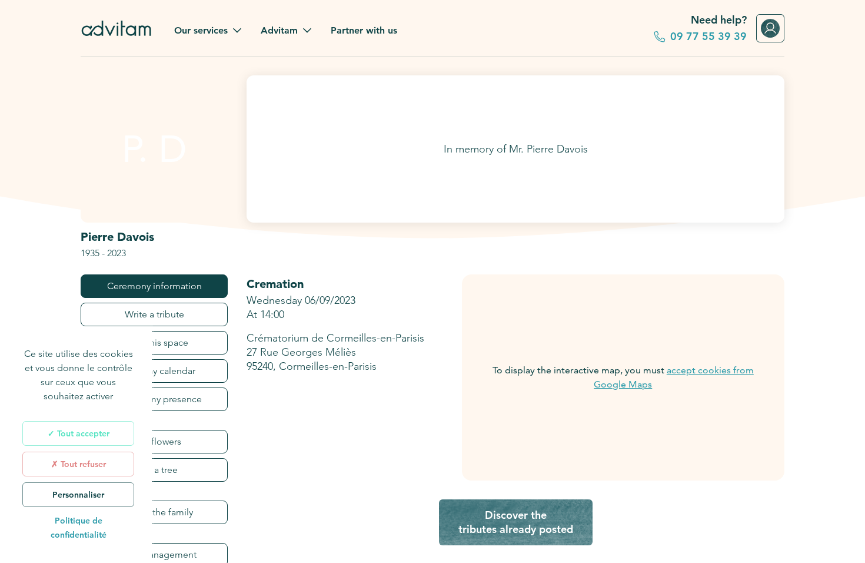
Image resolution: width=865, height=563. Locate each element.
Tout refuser (82, 464)
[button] (208, 30)
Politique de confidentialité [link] (79, 527)
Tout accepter (82, 433)
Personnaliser (78, 494)
